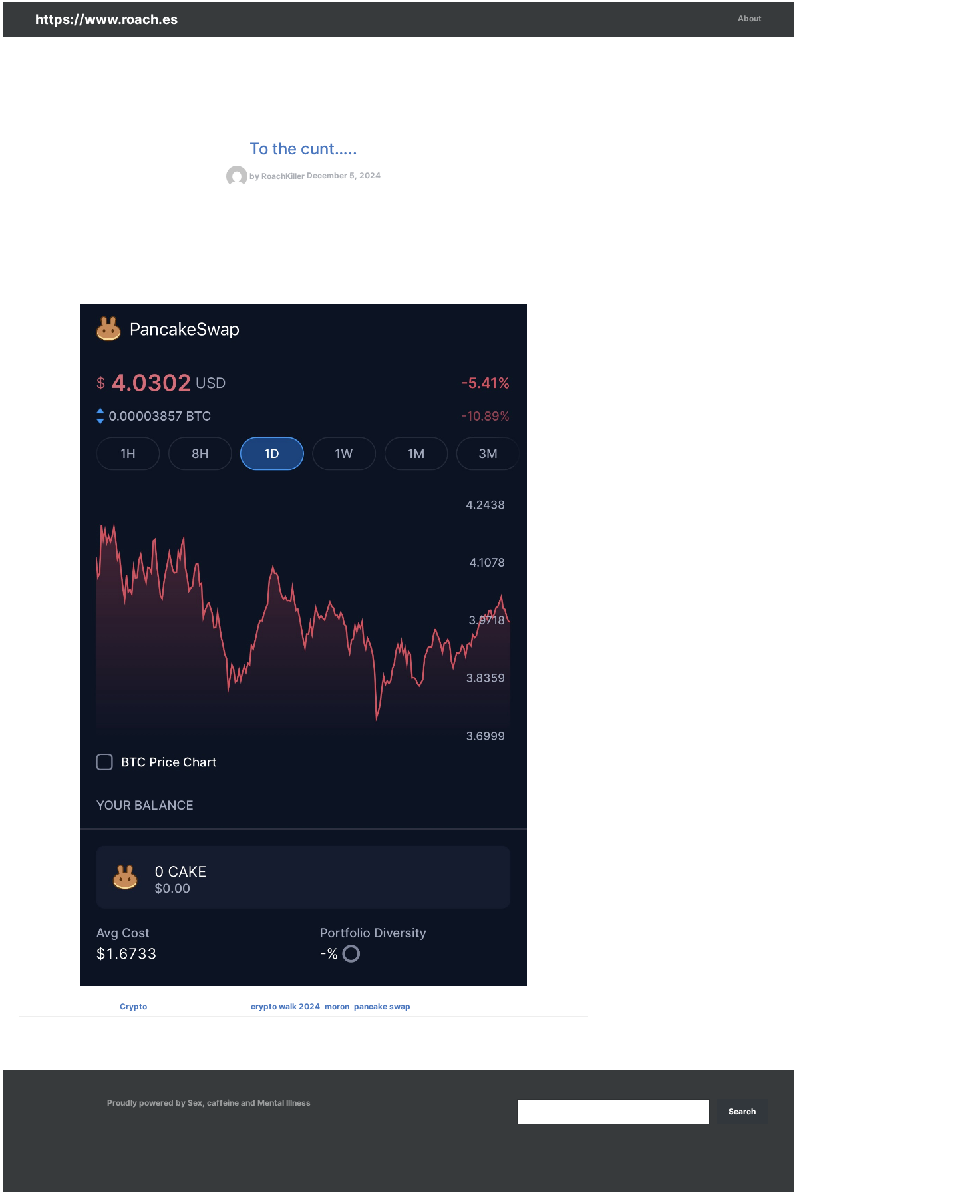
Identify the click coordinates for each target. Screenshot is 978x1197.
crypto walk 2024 (285, 1006)
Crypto (133, 1006)
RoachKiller (283, 176)
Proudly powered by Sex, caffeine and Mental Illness (209, 1103)
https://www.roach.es (106, 19)
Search (742, 1111)
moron (337, 1006)
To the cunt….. (303, 148)
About (750, 18)
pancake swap (382, 1006)
